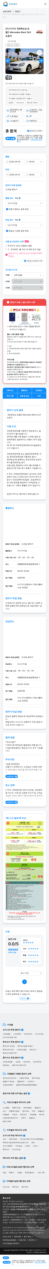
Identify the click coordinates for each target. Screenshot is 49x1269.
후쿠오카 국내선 (9, 1046)
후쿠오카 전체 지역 (10, 1053)
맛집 (4, 1172)
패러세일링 (27, 1108)
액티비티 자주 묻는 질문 (13, 1158)
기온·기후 (41, 1172)
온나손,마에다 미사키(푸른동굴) (31, 1139)
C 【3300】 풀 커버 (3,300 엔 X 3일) (24, 249)
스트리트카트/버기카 (10, 1118)
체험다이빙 (16, 1108)
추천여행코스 (30, 1172)
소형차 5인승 (24, 1078)
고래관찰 (33, 1114)
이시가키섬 (39, 1034)
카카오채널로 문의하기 (11, 1243)
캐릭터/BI (17, 1237)
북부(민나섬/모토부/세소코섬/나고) (15, 1142)
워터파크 (23, 1114)
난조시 (35, 1146)
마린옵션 (6, 1114)
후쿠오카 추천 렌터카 (12, 1042)
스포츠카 (30, 1081)
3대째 (7, 288)
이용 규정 (22, 1240)
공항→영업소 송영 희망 (19, 209)
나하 (4, 1139)
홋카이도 (25, 1187)
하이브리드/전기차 (9, 1078)
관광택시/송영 (14, 1111)
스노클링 (6, 1108)
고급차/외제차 (8, 1085)
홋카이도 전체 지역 (19, 1065)
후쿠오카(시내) (8, 1050)
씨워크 (14, 1114)
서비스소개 (7, 1237)
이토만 (27, 1146)
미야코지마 (28, 1034)
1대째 (7, 275)
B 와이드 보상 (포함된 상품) (20, 245)
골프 (26, 1250)
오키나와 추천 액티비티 (13, 1135)
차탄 (33, 1142)
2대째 (7, 281)
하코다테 (26, 1062)
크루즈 (23, 1118)
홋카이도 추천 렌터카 (12, 1057)
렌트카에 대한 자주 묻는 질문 (15, 1093)
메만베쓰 (6, 1065)
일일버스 (38, 1108)
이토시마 (32, 1050)
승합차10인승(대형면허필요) (26, 1085)
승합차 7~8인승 (8, 1081)
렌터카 (17, 1250)
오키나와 (6, 1187)
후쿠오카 (6, 1149)
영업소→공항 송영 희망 (19, 231)
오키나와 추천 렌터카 (12, 1030)
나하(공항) (6, 1034)
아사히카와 (37, 1062)
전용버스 (32, 1118)
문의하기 (32, 1240)
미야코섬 (19, 1146)
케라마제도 (13, 1139)
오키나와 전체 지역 (10, 1037)
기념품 (19, 1172)
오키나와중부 (8, 1146)
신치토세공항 (8, 1062)
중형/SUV (20, 1081)
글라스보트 (7, 1121)
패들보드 (41, 1111)
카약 (33, 1111)
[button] (7, 60)
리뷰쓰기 (23, 999)
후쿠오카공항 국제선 (25, 1046)
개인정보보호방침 (9, 1240)
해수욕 (41, 1114)
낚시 (4, 1111)
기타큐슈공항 (21, 1050)
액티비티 (22, 1250)
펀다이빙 (25, 1111)
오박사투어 (7, 11)
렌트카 (17, 11)
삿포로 (18, 1062)
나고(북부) (17, 1034)
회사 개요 (27, 1237)
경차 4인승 (36, 1078)
